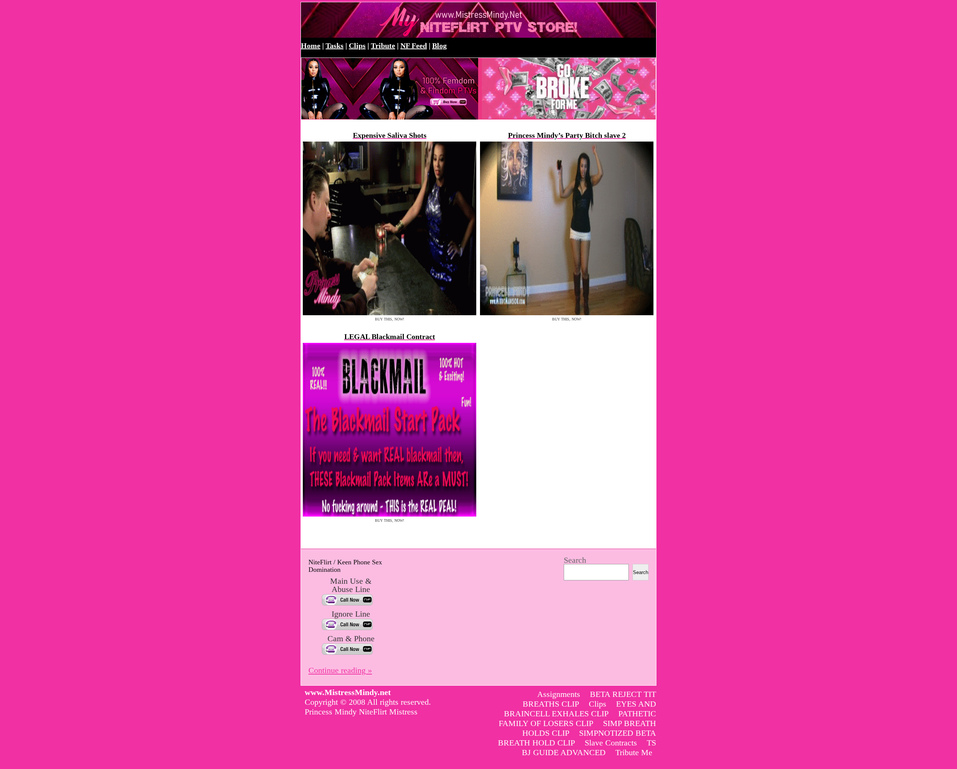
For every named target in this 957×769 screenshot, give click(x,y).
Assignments (558, 694)
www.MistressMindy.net (382, 20)
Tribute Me (633, 752)
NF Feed (413, 45)
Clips (357, 45)
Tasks (335, 45)
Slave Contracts (611, 742)
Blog (439, 45)
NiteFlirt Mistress (388, 711)
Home (310, 45)
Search (575, 560)
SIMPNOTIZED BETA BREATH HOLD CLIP (577, 737)
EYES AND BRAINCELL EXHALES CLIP (580, 708)
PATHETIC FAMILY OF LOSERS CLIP (577, 718)
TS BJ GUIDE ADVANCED (589, 747)
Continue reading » (340, 670)
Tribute (383, 45)
